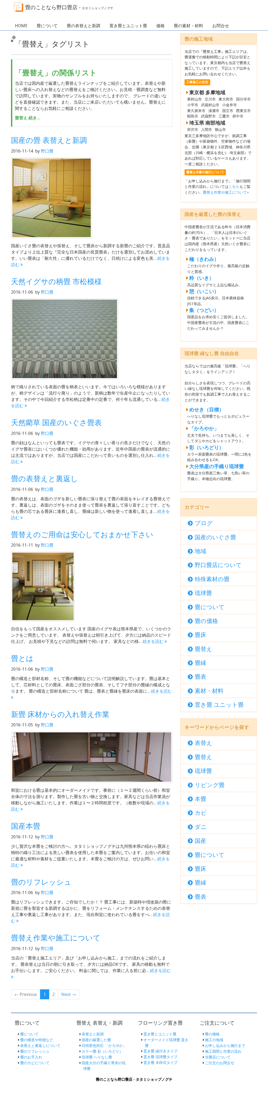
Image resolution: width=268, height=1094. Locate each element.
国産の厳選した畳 (96, 1039)
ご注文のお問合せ (219, 1062)
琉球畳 (203, 593)
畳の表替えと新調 (83, 26)
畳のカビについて (34, 1062)
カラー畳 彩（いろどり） (102, 1051)
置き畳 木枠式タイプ (160, 1062)
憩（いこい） (204, 291)
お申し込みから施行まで (225, 1045)
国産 (200, 840)
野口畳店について (218, 565)
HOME (21, 26)
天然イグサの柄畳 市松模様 (56, 281)
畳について (47, 26)
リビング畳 (210, 785)
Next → (68, 994)
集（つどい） (204, 310)
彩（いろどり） (206, 447)
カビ (201, 812)
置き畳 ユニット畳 (219, 704)
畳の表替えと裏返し (44, 478)
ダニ (201, 827)
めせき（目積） (206, 409)
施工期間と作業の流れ (223, 1051)
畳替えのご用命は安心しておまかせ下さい (82, 534)
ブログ (204, 523)
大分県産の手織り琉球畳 (216, 466)
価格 (160, 26)
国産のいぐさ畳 (215, 537)
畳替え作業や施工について (55, 937)
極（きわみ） (204, 259)
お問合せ (220, 26)
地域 (200, 551)
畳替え (203, 649)
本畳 (200, 799)
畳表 (200, 676)
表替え (203, 743)
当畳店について (218, 1056)
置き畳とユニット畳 (128, 26)
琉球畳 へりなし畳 (97, 1056)
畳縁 (200, 662)
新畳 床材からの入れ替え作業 (60, 714)
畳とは (22, 658)
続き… (27, 118)
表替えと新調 (93, 1033)
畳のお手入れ (31, 1056)
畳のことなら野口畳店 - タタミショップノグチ (134, 1079)
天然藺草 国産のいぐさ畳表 (56, 422)
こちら (233, 186)
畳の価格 (206, 621)
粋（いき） (201, 277)
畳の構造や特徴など (36, 1039)
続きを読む (154, 641)
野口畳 (47, 151)
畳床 (200, 634)
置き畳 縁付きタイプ (160, 1050)
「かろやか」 (204, 428)
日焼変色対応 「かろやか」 (104, 1045)
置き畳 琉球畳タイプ (160, 1056)
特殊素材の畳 (212, 579)
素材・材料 (209, 690)
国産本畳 (25, 826)
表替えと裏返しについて (40, 1045)
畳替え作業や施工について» (226, 192)
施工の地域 (214, 1039)
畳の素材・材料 (188, 26)
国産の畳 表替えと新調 (49, 140)
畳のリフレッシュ (41, 882)
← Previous (25, 994)
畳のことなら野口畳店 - (69, 7)
